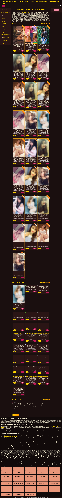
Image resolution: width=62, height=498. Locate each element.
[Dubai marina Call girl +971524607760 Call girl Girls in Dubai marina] (43, 355)
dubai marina (5, 13)
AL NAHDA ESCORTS (30, 490)
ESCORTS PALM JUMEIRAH (18, 483)
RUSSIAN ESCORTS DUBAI (19, 490)
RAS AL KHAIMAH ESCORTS (42, 490)
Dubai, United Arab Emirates (5, 17)
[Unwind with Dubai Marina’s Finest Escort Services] (19, 294)
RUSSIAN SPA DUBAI (6, 490)
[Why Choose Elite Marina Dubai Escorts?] (19, 376)
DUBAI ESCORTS (18, 487)
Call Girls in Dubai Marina (5, 12)
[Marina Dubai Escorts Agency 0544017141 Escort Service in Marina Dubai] (19, 387)
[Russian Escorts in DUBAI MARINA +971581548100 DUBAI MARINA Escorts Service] (43, 312)
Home (3, 5)
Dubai (4, 29)
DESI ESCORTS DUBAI (54, 487)
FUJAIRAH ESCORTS (54, 483)
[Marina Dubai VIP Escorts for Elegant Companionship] (31, 355)
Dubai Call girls (18, 472)
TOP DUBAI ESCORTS (30, 494)
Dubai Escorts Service (6, 472)
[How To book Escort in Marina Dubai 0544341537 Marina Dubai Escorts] (31, 333)
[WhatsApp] (22, 51)
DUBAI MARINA (5, 35)
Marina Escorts (4, 40)
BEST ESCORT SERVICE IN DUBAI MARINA (10, 436)
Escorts (7, 5)
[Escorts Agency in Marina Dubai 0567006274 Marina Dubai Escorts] (43, 285)
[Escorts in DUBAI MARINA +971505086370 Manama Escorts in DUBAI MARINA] (19, 312)
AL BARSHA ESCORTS (30, 483)
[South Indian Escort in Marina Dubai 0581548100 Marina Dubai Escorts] (43, 344)
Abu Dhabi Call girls (30, 472)
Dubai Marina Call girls (6, 21)
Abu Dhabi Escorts (55, 472)
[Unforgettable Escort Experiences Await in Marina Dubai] (43, 376)
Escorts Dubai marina (6, 37)
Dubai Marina (5, 31)
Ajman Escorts (42, 476)
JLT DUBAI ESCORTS (30, 479)
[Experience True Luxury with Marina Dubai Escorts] (31, 285)
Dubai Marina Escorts (6, 27)
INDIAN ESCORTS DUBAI (43, 487)
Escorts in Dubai (6, 476)
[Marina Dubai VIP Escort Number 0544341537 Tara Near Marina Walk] (31, 312)
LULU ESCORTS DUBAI (54, 479)
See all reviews (46, 399)
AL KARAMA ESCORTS (6, 487)
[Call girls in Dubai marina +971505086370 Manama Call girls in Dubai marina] (19, 355)
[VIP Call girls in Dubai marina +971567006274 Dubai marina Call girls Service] (19, 344)
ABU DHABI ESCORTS (54, 490)
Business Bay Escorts (18, 476)
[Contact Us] (60, 6)
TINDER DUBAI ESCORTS (31, 487)
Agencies (11, 5)
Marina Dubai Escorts (6, 34)
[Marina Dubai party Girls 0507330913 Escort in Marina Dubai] (31, 344)
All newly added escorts (45, 282)
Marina (4, 20)
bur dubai (4, 23)
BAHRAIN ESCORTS (7, 494)
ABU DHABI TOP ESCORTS (7, 479)
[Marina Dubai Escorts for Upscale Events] (19, 333)
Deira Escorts (55, 476)
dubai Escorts (42, 472)
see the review (43, 406)
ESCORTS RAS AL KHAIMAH (42, 479)
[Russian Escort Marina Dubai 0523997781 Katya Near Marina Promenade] (43, 333)
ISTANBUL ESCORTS (18, 494)
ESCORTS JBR (7, 483)
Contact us (16, 5)
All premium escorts (45, 23)
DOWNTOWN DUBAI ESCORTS (42, 483)
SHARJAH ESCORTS (19, 479)
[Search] (58, 6)
